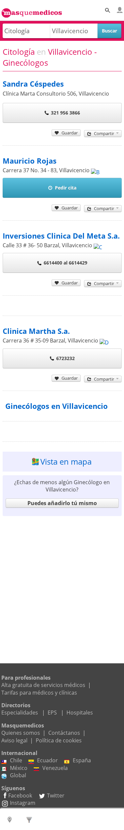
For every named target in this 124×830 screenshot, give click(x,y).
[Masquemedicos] (31, 9)
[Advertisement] (62, 581)
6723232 (65, 358)
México (18, 768)
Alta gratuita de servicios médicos (43, 685)
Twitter (55, 795)
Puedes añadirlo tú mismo (62, 503)
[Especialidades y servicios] (30, 819)
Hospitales (79, 712)
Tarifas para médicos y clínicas (39, 692)
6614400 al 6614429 (65, 263)
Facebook (20, 795)
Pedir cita (65, 188)
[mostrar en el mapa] (95, 170)
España (82, 760)
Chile (16, 760)
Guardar (70, 133)
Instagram (22, 802)
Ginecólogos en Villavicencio (56, 406)
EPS (52, 712)
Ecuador (47, 760)
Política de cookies (59, 740)
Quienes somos (20, 732)
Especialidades (19, 712)
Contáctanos (64, 732)
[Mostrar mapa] (11, 819)
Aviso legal (14, 740)
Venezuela (55, 768)
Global (18, 775)
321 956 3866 (65, 113)
